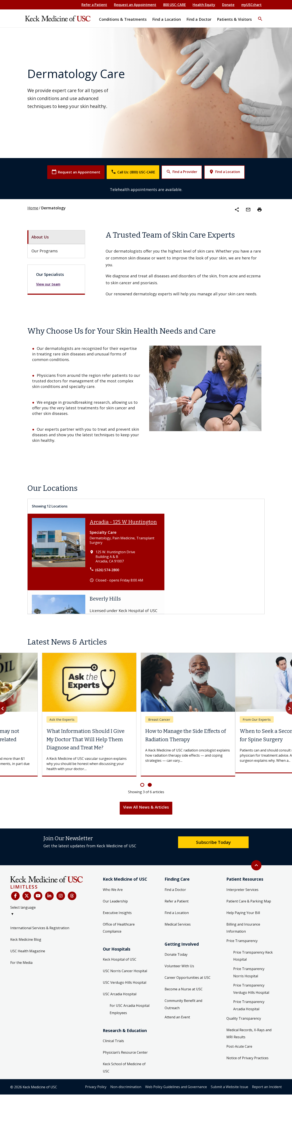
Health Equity (204, 4)
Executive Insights (117, 909)
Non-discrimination (125, 1083)
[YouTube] (38, 893)
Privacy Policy (95, 1083)
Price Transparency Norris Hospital (248, 969)
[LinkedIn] (49, 893)
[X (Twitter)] (27, 893)
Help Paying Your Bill (243, 909)
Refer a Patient (94, 4)
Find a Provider (181, 171)
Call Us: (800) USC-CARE (133, 172)
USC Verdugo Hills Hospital (124, 979)
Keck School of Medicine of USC (124, 1065)
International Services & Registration (39, 924)
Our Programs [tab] (44, 250)
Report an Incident (267, 1083)
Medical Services (178, 921)
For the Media (21, 959)
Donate (228, 4)
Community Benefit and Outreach (183, 1001)
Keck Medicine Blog (25, 936)
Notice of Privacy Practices (247, 1054)
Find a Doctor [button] (198, 19)
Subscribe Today (213, 839)
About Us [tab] (40, 237)
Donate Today (176, 951)
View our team (48, 284)
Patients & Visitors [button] (234, 19)
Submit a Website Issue (229, 1083)
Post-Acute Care (239, 1043)
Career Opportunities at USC (188, 974)
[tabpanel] (185, 263)
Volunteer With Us (179, 963)
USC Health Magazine (27, 947)
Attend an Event (177, 1014)
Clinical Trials (113, 1037)
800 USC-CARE (174, 4)
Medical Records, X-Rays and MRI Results (248, 1030)
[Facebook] (15, 893)
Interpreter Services (242, 886)
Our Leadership (115, 898)
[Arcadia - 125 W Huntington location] (58, 552)
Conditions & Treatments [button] (123, 19)
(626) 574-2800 (107, 570)
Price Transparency (242, 937)
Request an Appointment (135, 4)
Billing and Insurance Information (243, 925)
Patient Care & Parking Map (248, 898)
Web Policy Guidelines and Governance (176, 1083)
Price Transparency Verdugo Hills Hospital (251, 986)
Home (32, 207)
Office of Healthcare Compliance (119, 925)
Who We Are (113, 886)
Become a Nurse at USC (184, 986)
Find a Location (224, 171)
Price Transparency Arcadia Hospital (248, 1002)
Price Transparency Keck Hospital (253, 953)
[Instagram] (61, 893)
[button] (260, 16)
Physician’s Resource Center (125, 1049)
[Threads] (72, 893)
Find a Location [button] (166, 19)
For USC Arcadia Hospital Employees (129, 1006)
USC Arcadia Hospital (119, 991)
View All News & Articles (146, 803)
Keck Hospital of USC (119, 956)
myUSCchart (251, 4)
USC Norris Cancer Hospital (125, 968)
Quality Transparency (243, 1015)
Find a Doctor (175, 886)
